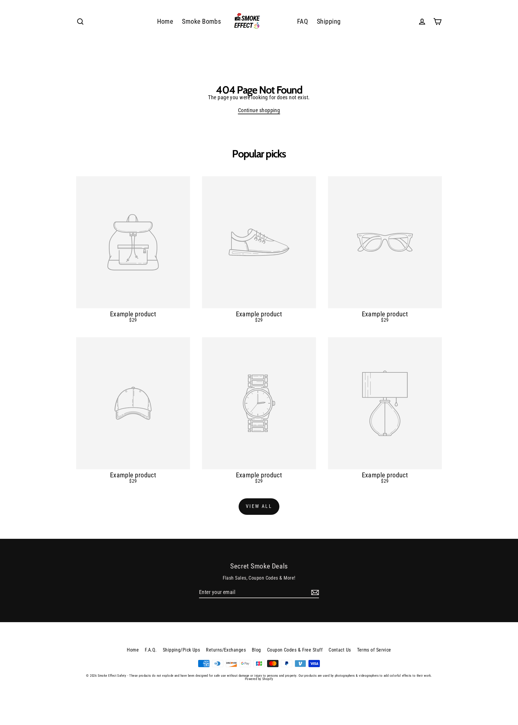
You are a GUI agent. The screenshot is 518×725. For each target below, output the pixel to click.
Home (165, 21)
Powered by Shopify (259, 679)
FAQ (302, 21)
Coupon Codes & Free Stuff (295, 650)
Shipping (329, 21)
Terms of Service (374, 650)
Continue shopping (259, 110)
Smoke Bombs (201, 21)
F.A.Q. (151, 650)
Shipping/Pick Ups (181, 650)
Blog (256, 650)
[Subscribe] (314, 592)
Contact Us (340, 650)
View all (259, 506)
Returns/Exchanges (226, 650)
